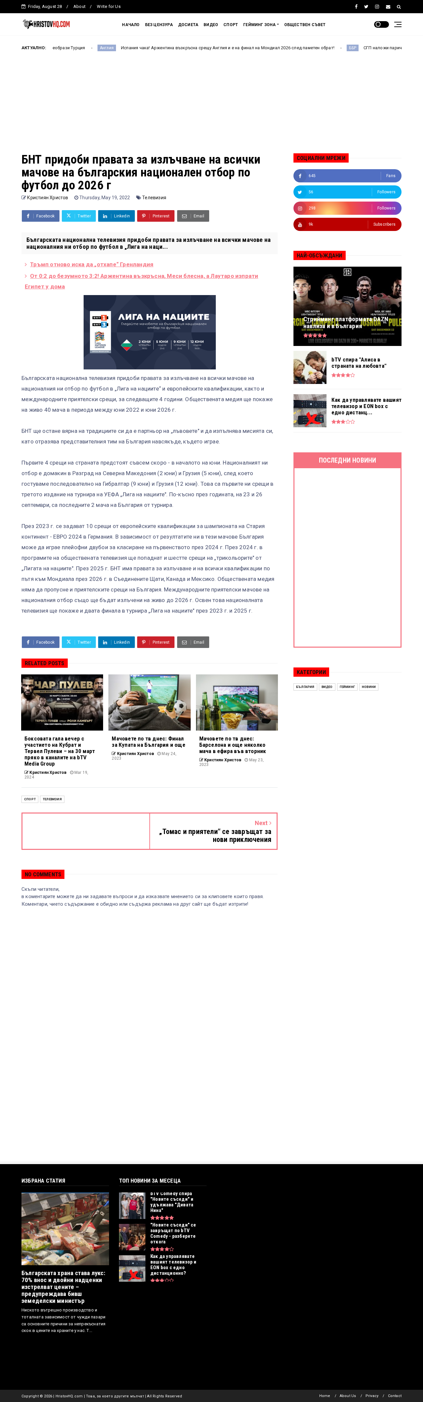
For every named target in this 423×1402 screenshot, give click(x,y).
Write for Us (108, 6)
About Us (348, 1396)
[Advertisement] (211, 106)
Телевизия (154, 197)
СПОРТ (230, 24)
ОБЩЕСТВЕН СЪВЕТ (305, 24)
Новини (369, 687)
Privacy (371, 1396)
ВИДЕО (211, 24)
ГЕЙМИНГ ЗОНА (259, 24)
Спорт (30, 799)
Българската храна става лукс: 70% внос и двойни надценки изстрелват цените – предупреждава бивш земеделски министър (63, 1287)
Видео (327, 687)
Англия (63, 48)
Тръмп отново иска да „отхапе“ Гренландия (91, 264)
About (79, 6)
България (305, 687)
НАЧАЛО (130, 24)
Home (324, 1396)
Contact (395, 1396)
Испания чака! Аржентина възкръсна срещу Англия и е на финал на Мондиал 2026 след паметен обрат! (184, 47)
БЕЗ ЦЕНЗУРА (159, 24)
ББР (309, 48)
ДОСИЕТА (188, 24)
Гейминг (347, 687)
